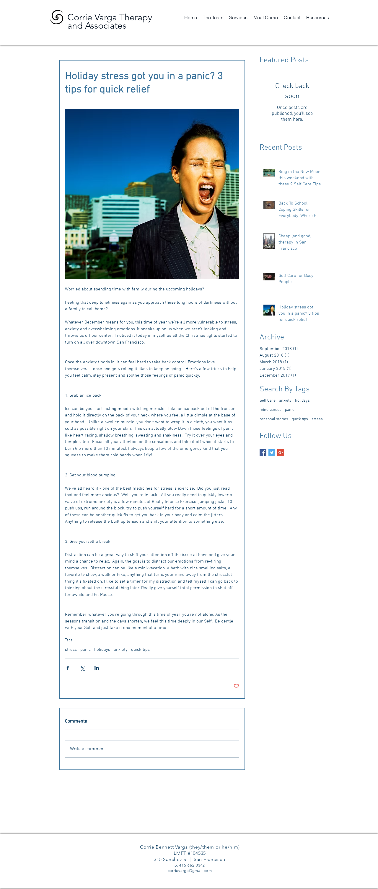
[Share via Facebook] (68, 668)
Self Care (268, 400)
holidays (102, 649)
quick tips (140, 649)
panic (85, 649)
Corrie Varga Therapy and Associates (109, 21)
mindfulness (270, 409)
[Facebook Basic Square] (263, 452)
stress (71, 649)
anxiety (121, 649)
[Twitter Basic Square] (271, 452)
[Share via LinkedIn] (97, 668)
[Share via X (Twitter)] (82, 668)
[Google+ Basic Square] (280, 452)
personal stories (274, 419)
